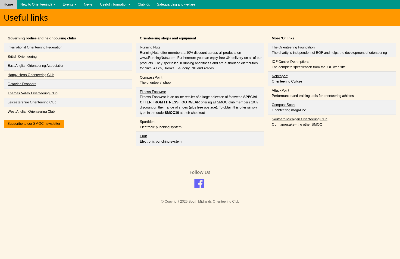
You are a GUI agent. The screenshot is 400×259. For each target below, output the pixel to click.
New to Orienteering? (36, 4)
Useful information (114, 4)
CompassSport (283, 105)
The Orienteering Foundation (293, 47)
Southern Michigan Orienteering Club (299, 119)
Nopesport (280, 76)
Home (8, 4)
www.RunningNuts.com (157, 58)
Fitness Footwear (153, 92)
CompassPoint (151, 77)
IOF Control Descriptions (290, 62)
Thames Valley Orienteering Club (32, 93)
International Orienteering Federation (35, 47)
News (88, 4)
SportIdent (147, 122)
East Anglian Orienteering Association (36, 65)
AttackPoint (280, 90)
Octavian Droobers (22, 84)
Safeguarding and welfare (176, 4)
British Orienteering (22, 56)
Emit (143, 136)
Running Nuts (150, 47)
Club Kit (144, 4)
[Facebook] (199, 185)
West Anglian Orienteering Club (31, 111)
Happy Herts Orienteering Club (31, 75)
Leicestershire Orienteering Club (32, 102)
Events (68, 4)
